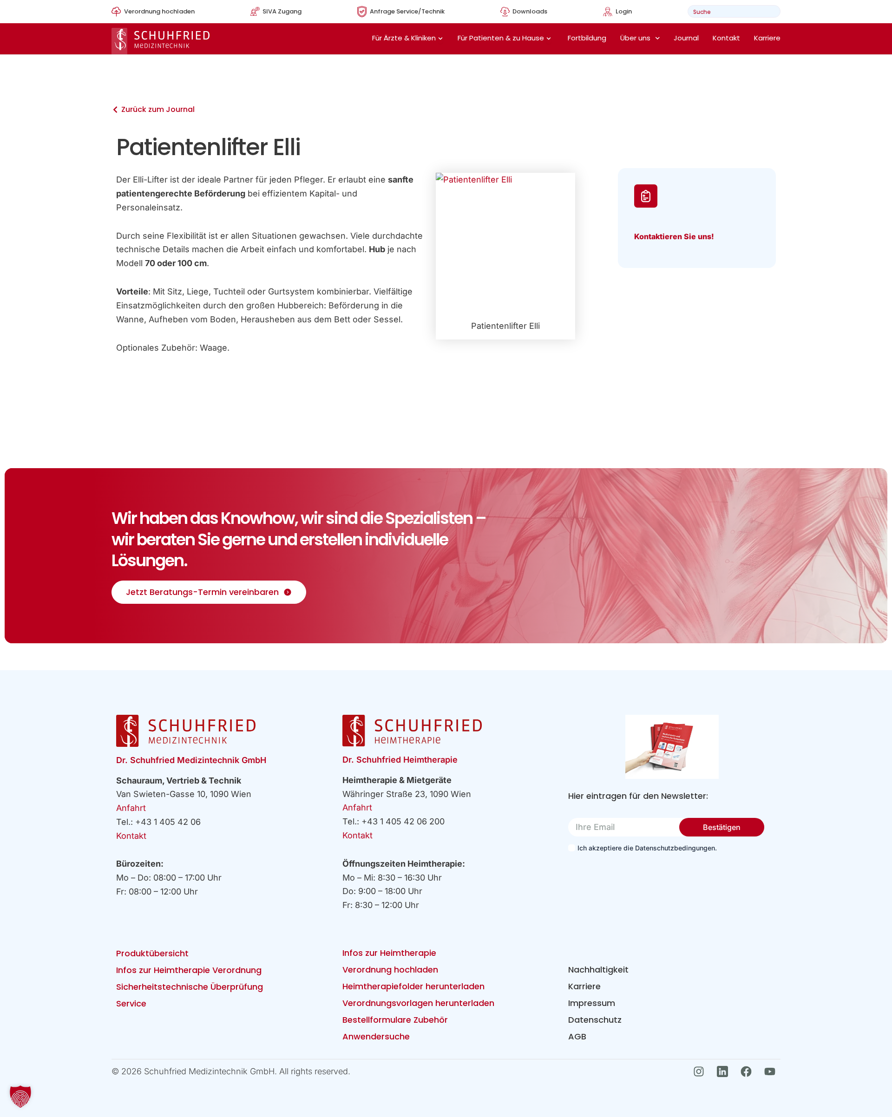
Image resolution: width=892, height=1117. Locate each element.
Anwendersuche (376, 1036)
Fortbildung (587, 38)
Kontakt (726, 38)
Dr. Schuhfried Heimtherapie (400, 759)
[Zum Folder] (672, 747)
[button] (20, 1096)
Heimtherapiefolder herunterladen (413, 986)
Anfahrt (131, 808)
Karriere (767, 38)
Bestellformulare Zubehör (395, 1020)
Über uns (635, 38)
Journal (686, 38)
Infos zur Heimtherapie (389, 953)
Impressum (591, 1003)
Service (131, 1003)
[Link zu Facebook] (749, 1071)
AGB (577, 1036)
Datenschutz (595, 1020)
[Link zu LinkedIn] (725, 1071)
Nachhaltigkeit (598, 969)
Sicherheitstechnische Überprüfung (189, 987)
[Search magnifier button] (770, 11)
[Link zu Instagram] (701, 1071)
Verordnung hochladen (390, 969)
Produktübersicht (152, 953)
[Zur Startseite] (161, 41)
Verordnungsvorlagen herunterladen (418, 1003)
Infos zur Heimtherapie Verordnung (189, 970)
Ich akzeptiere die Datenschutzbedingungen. (647, 848)
